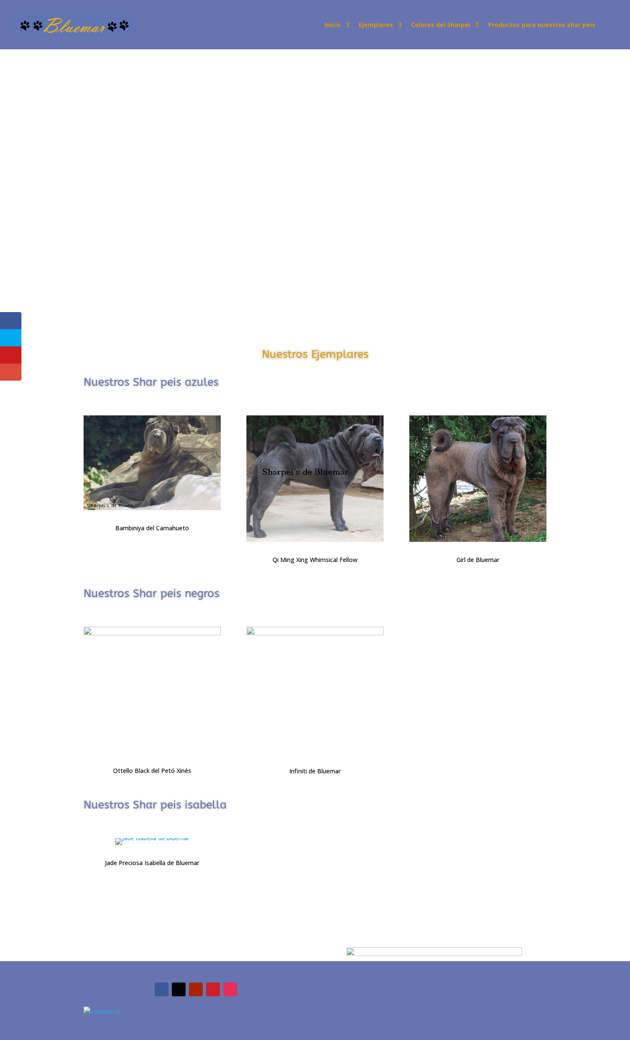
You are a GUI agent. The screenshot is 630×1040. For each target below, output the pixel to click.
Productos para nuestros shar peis (541, 25)
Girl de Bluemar (477, 560)
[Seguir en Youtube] (196, 989)
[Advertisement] (257, 113)
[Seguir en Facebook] (161, 989)
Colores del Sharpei (440, 25)
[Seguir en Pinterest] (213, 989)
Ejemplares (376, 25)
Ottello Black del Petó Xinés (152, 770)
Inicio (332, 25)
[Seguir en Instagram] (230, 989)
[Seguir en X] (179, 989)
